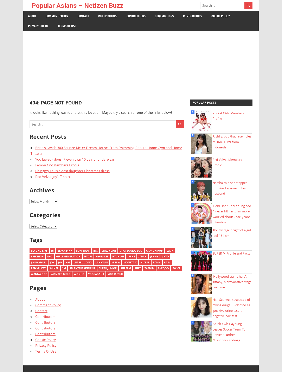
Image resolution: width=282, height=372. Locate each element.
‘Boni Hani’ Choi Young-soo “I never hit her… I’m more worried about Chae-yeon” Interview (232, 214)
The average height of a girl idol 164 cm (232, 232)
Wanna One (39, 274)
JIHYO (165, 256)
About (32, 16)
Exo (49, 256)
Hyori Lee (102, 256)
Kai (68, 262)
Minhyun (101, 262)
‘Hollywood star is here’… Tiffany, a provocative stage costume (232, 281)
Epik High (37, 256)
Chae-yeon (109, 250)
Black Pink (64, 250)
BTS (95, 250)
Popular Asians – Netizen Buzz (77, 5)
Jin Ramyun (38, 262)
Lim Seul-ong (82, 262)
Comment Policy (57, 16)
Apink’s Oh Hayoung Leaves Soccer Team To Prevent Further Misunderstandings (229, 332)
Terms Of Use (67, 26)
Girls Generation (68, 256)
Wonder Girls (60, 274)
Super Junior (108, 268)
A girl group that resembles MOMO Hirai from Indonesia (232, 141)
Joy (52, 262)
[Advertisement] (141, 62)
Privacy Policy (38, 26)
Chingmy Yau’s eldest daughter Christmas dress (72, 171)
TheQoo (163, 268)
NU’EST (144, 262)
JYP (60, 262)
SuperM (126, 268)
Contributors (107, 16)
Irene (131, 256)
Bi (52, 250)
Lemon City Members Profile (57, 165)
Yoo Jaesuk (115, 274)
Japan (143, 256)
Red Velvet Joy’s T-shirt (52, 176)
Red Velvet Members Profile (227, 162)
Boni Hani (83, 250)
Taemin (149, 268)
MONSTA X (130, 262)
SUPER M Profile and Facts (231, 253)
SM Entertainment (82, 268)
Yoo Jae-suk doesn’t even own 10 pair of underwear (75, 159)
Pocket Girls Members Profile (228, 116)
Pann (156, 262)
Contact (83, 16)
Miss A (115, 262)
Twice (176, 268)
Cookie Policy (220, 16)
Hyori (88, 256)
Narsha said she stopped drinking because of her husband (230, 188)
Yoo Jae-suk (96, 274)
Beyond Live (39, 250)
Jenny (154, 256)
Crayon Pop (154, 250)
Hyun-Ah (118, 256)
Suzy (138, 268)
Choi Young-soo (131, 250)
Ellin (170, 250)
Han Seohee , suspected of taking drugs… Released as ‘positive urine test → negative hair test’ (231, 307)
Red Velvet (38, 268)
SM (64, 268)
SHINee (53, 268)
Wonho (79, 274)
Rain (167, 262)
